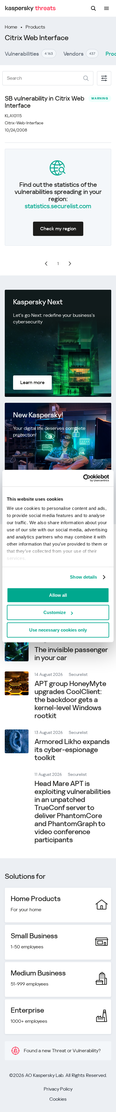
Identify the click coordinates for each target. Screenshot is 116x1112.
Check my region (58, 228)
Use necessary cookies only (58, 629)
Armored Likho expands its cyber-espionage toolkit (72, 749)
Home (11, 27)
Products (35, 27)
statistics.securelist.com (58, 206)
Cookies (58, 1099)
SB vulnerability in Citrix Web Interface (44, 102)
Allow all (58, 595)
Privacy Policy (58, 1089)
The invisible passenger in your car (71, 654)
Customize (54, 612)
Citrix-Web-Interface (24, 122)
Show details (83, 577)
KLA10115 (13, 115)
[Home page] (30, 8)
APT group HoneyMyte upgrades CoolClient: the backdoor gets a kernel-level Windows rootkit (70, 699)
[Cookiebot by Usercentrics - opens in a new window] (83, 478)
